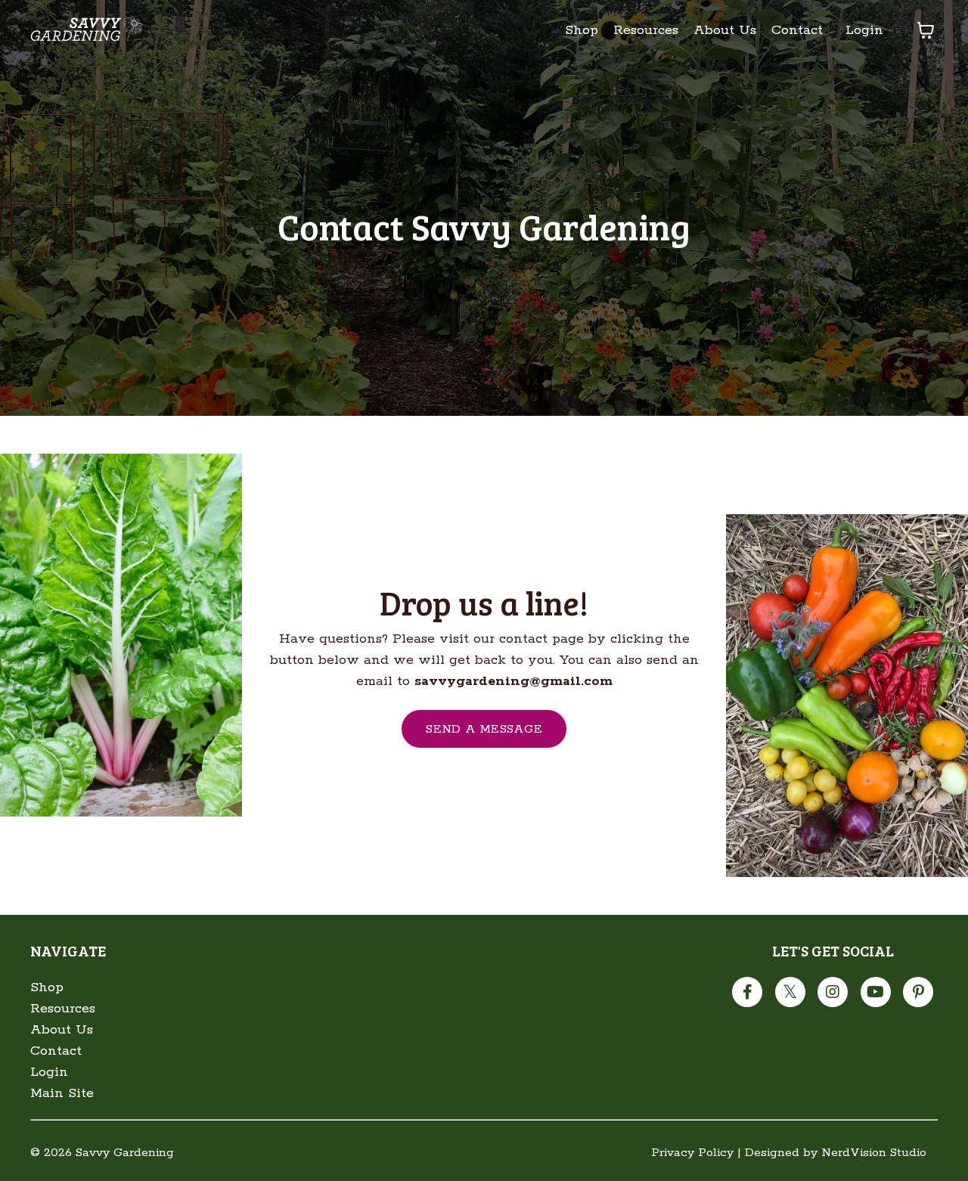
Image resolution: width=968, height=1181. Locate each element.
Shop (581, 30)
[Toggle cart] (926, 30)
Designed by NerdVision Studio (835, 1153)
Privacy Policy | (696, 1153)
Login (864, 30)
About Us (724, 30)
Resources (645, 30)
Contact (797, 30)
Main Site (62, 1093)
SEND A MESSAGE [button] (484, 729)
